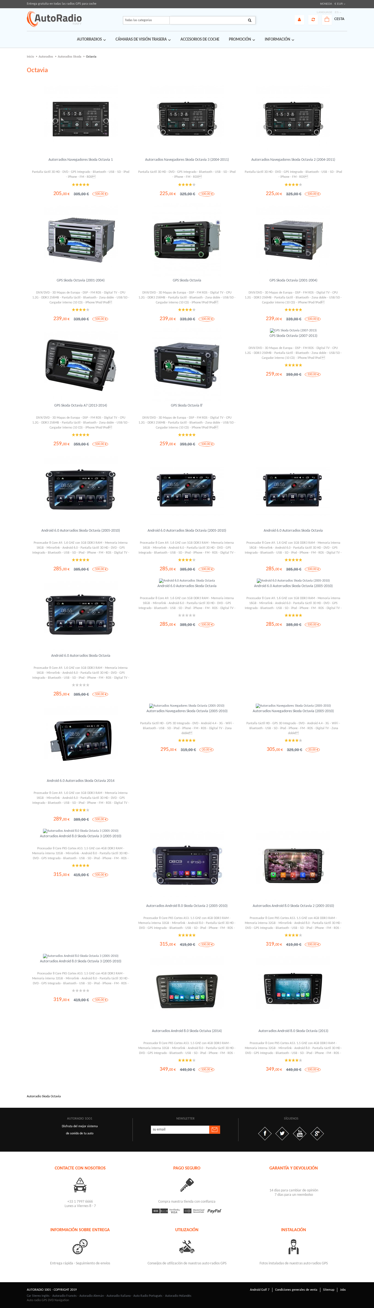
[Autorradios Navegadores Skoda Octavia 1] (81, 119)
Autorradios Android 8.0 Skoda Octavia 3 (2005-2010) (80, 836)
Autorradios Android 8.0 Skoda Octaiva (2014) (187, 1031)
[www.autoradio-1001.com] (54, 19)
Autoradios (46, 56)
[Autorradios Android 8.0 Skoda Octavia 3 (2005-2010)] (81, 831)
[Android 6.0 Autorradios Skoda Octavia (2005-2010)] (81, 490)
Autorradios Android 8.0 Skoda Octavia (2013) (293, 1031)
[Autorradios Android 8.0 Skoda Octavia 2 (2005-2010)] (187, 865)
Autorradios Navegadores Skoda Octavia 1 (80, 160)
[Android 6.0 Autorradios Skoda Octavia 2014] (81, 740)
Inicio (30, 56)
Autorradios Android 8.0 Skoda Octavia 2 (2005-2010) (187, 906)
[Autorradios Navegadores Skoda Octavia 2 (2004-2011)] (293, 119)
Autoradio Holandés (178, 1296)
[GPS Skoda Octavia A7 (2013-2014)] (81, 365)
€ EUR (339, 3)
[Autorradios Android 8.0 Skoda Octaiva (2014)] (187, 990)
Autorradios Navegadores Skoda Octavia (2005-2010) (187, 711)
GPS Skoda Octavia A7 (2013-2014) (80, 406)
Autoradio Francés (64, 1296)
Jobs (343, 1290)
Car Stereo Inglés (38, 1296)
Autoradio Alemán (91, 1296)
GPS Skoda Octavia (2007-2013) (293, 336)
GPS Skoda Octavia (187, 280)
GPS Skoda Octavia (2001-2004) (81, 280)
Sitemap (328, 1290)
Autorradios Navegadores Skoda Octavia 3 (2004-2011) (187, 160)
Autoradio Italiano (119, 1296)
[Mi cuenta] (299, 19)
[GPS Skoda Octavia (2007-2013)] (293, 330)
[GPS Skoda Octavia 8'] (187, 365)
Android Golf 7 (259, 1290)
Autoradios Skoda (69, 56)
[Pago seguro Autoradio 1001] (187, 1210)
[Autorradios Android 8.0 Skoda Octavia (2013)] (293, 990)
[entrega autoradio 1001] (80, 1246)
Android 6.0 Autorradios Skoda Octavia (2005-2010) (80, 531)
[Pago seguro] (187, 1185)
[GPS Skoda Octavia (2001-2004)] (81, 240)
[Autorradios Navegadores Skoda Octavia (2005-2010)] (187, 706)
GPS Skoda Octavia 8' (187, 406)
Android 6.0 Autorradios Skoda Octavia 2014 (80, 781)
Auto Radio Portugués (147, 1296)
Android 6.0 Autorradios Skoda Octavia (293, 531)
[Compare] (313, 20)
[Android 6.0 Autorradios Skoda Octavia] (293, 490)
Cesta (339, 19)
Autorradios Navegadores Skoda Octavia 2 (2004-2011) (293, 160)
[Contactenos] (80, 1185)
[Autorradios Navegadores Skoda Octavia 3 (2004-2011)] (187, 119)
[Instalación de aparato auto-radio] (293, 1246)
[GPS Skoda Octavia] (187, 240)
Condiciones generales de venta (296, 1290)
